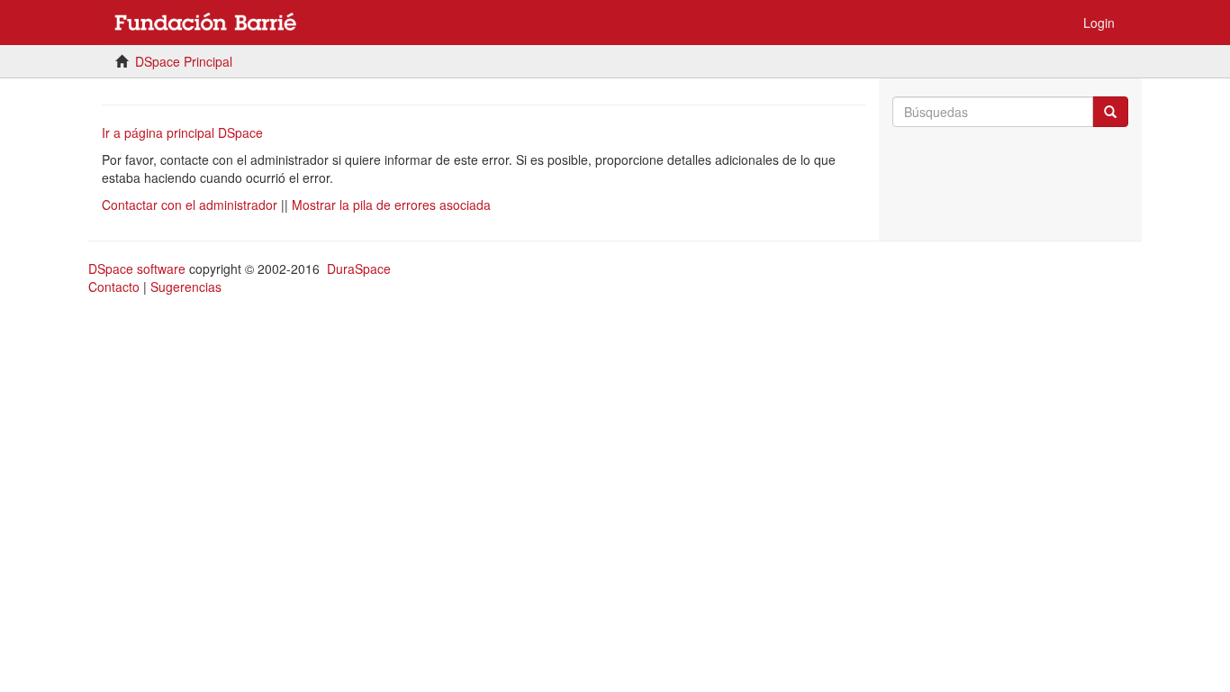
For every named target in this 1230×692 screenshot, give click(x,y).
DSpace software (136, 269)
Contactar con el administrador (189, 205)
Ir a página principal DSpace (182, 132)
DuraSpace (359, 269)
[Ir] (1110, 111)
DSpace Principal (183, 61)
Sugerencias (186, 287)
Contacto (114, 287)
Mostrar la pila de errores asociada (391, 205)
